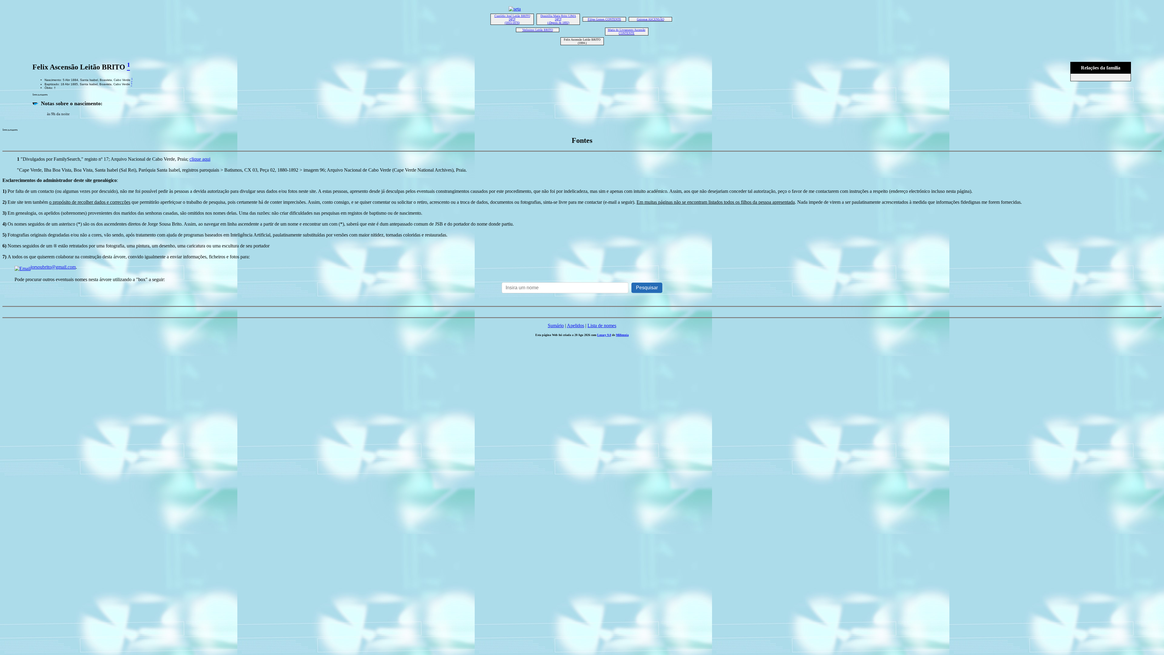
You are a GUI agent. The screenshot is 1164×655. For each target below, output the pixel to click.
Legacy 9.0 (604, 335)
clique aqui (199, 159)
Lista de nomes (601, 325)
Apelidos (575, 325)
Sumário (556, 325)
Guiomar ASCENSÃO (650, 19)
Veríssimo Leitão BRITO (537, 30)
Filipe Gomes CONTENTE (604, 19)
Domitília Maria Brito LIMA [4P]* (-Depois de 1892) (558, 19)
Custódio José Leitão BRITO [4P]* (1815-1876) (512, 19)
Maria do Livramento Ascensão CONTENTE (626, 31)
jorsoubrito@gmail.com (53, 267)
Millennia (622, 335)
